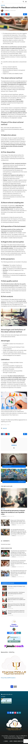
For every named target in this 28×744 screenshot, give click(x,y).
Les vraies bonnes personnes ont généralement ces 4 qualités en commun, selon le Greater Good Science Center (19, 573)
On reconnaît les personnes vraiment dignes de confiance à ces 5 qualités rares (13, 512)
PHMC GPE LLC (24, 735)
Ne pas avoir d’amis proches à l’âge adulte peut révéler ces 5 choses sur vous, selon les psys (18, 522)
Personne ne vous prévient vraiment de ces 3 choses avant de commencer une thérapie (16, 612)
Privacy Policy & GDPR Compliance (8, 677)
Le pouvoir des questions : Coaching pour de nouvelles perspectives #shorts (16, 593)
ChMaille (7, 10)
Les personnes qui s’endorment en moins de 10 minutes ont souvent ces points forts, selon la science (19, 563)
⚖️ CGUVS (5, 741)
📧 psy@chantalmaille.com (6, 694)
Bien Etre (3, 5)
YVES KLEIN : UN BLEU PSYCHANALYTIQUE (16, 586)
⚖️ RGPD (11, 741)
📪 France (3, 696)
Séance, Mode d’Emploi (19, 741)
